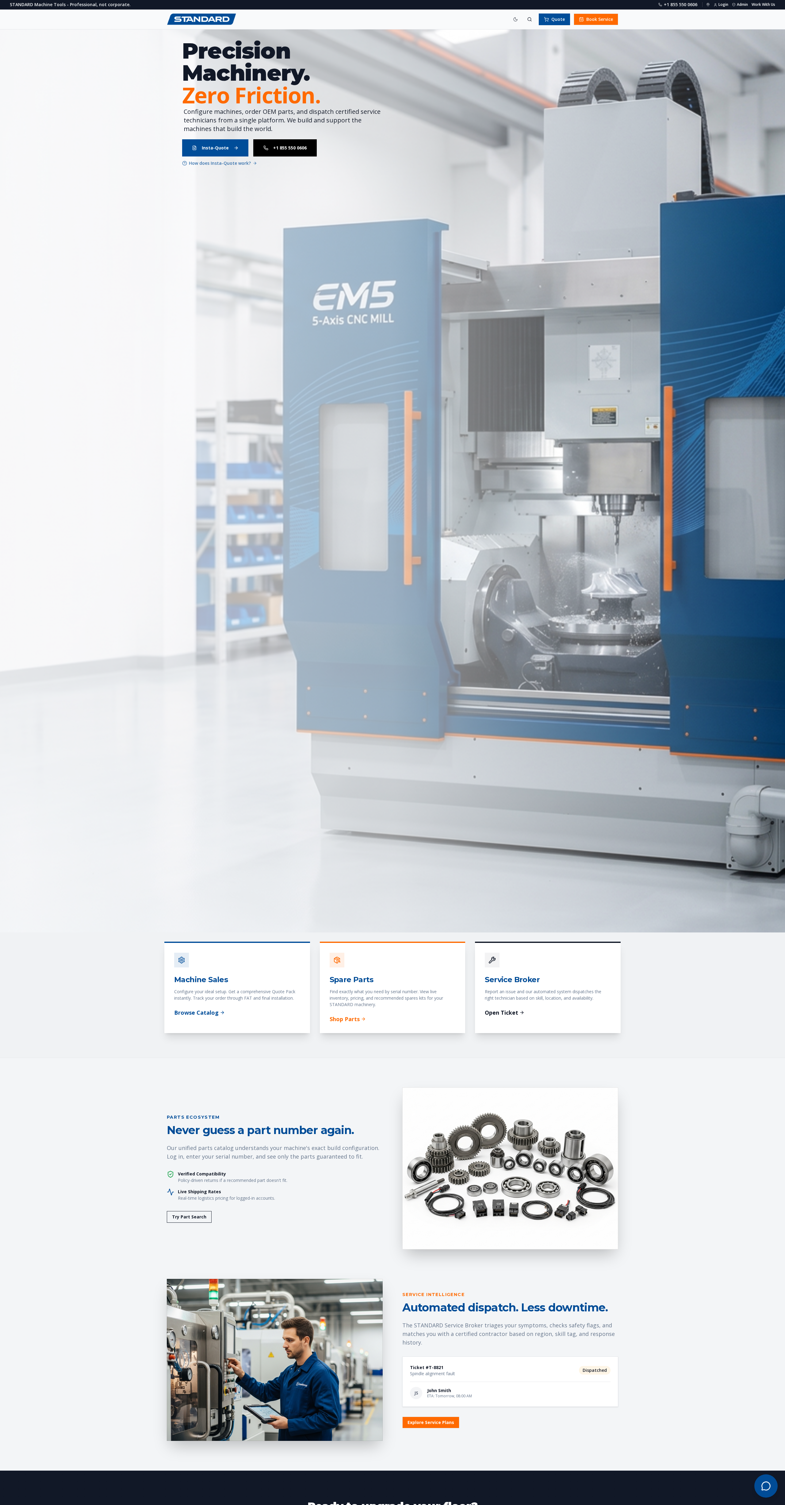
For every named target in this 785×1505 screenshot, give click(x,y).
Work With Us (763, 4)
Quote (558, 19)
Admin (742, 4)
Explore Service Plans (431, 1422)
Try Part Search (189, 1217)
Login (723, 4)
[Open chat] (766, 1486)
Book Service (599, 19)
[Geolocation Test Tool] (708, 4)
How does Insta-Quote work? (220, 163)
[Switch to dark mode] (515, 19)
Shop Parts (345, 1019)
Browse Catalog (196, 1012)
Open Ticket (501, 1012)
